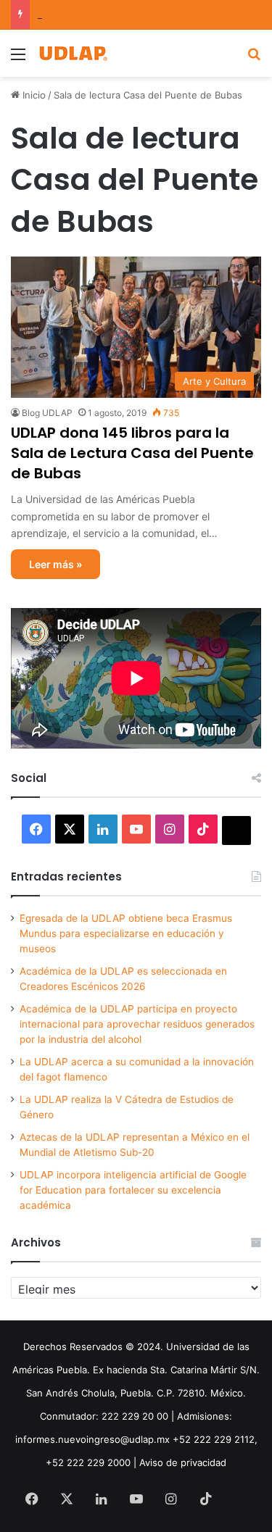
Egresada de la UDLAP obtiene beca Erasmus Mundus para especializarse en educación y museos (126, 933)
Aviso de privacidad (182, 1462)
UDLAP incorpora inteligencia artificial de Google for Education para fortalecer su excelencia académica (133, 1190)
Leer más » (55, 564)
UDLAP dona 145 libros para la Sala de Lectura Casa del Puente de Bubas (132, 452)
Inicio (33, 95)
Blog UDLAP (47, 412)
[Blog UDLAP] (72, 53)
